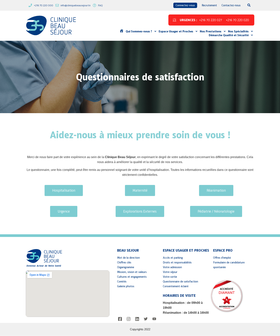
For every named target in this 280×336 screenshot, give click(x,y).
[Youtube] (154, 319)
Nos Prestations (210, 31)
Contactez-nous (231, 5)
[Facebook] (120, 319)
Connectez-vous (185, 5)
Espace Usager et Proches (176, 31)
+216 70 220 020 (237, 20)
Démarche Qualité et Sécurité (229, 35)
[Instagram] (128, 319)
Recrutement (209, 5)
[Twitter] (146, 319)
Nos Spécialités (238, 31)
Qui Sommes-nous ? (139, 31)
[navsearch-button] (246, 5)
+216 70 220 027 (210, 20)
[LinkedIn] (137, 319)
